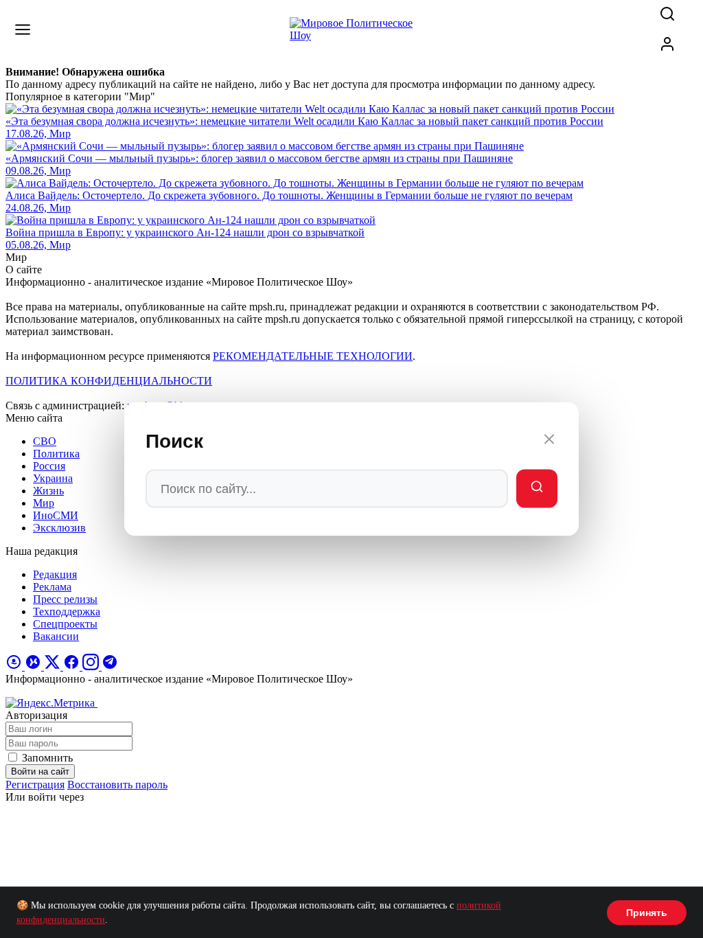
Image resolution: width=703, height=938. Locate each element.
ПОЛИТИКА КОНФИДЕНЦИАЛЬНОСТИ (108, 381)
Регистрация (35, 784)
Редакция (55, 574)
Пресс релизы (65, 599)
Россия (49, 466)
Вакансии (56, 636)
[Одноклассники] (15, 666)
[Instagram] (92, 666)
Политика (56, 453)
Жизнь (48, 490)
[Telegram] (110, 666)
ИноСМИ (55, 515)
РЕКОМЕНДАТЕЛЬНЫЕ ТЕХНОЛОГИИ (313, 356)
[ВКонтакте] (34, 666)
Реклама (52, 587)
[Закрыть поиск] (549, 442)
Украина (53, 478)
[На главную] (351, 35)
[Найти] (536, 489)
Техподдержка (66, 611)
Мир (43, 503)
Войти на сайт (40, 771)
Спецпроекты (65, 624)
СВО (44, 441)
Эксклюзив (59, 528)
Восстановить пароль (117, 784)
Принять (646, 912)
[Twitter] (53, 666)
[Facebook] (72, 666)
